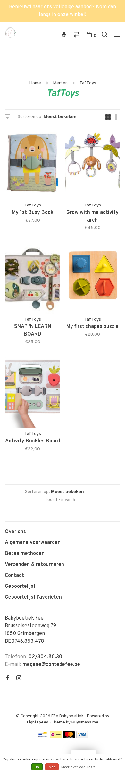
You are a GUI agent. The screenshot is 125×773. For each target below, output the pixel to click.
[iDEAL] (56, 737)
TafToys (87, 83)
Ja (37, 767)
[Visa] (82, 737)
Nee (52, 767)
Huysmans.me (84, 722)
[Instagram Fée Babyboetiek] (18, 679)
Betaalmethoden (25, 553)
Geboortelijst (20, 586)
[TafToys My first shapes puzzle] (92, 278)
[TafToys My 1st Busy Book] (32, 163)
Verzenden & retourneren (34, 564)
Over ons (15, 532)
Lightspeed (37, 722)
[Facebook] (7, 679)
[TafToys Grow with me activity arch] (92, 163)
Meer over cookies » (78, 767)
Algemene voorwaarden (33, 543)
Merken (60, 83)
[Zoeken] (105, 36)
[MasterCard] (69, 737)
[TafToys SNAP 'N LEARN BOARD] (32, 278)
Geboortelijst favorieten (33, 597)
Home (35, 83)
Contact (14, 575)
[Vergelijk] (77, 36)
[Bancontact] (42, 737)
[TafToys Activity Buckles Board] (32, 392)
